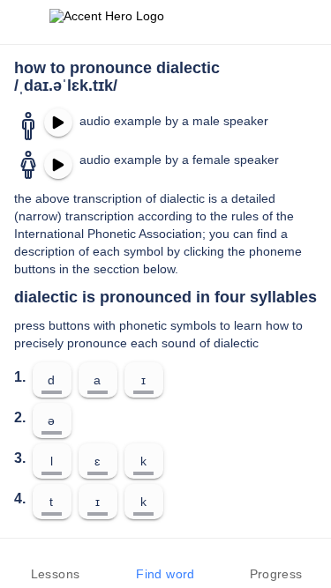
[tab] (55, 563)
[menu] (25, 22)
